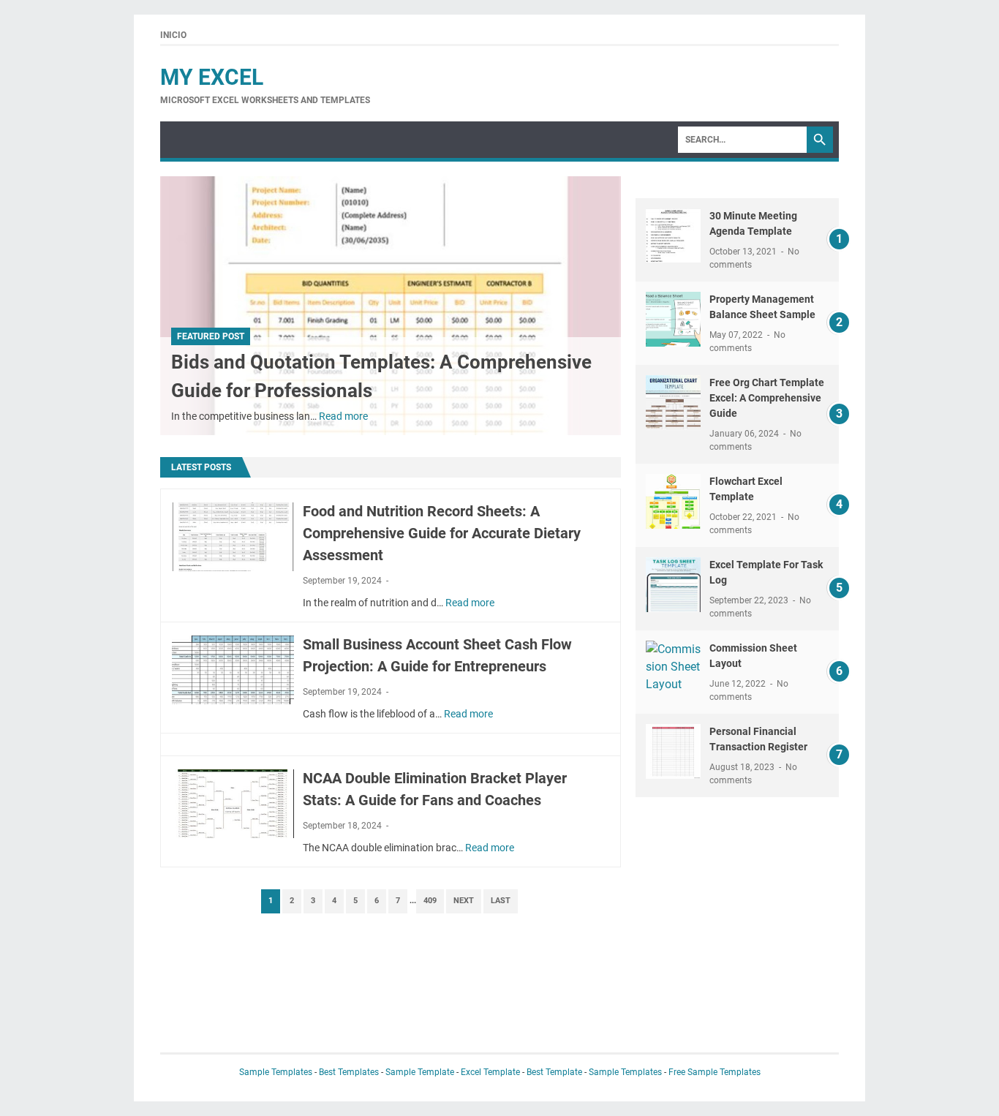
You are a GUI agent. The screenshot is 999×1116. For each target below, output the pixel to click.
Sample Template (419, 1072)
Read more (343, 416)
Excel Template (490, 1072)
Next (463, 900)
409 (430, 900)
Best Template (554, 1072)
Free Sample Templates (714, 1072)
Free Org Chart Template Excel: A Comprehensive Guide (766, 398)
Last (500, 900)
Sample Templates (275, 1072)
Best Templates (349, 1072)
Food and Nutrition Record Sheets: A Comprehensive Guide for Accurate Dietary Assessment (442, 533)
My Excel (211, 77)
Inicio (173, 35)
